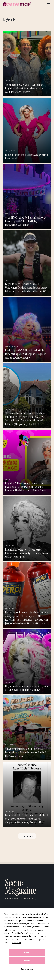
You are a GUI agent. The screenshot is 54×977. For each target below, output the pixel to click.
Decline (27, 961)
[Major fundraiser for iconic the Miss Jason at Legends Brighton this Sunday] (27, 661)
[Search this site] (41, 4)
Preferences (27, 969)
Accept (27, 952)
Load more (27, 836)
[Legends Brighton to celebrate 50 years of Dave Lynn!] (27, 130)
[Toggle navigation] (48, 4)
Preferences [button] (16, 943)
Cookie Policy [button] (43, 936)
